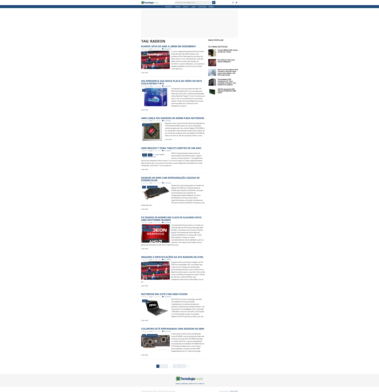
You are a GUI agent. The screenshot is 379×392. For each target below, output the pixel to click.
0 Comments (167, 49)
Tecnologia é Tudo (150, 2)
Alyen (150, 49)
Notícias (168, 7)
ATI (144, 90)
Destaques (157, 227)
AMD (144, 53)
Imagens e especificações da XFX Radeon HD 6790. (172, 257)
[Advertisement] (189, 23)
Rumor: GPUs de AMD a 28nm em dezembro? (168, 46)
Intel (150, 155)
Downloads (202, 7)
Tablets (178, 7)
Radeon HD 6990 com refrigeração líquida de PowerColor (170, 179)
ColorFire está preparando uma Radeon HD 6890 (172, 328)
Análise (211, 7)
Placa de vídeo (152, 187)
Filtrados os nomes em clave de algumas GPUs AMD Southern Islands (171, 219)
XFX (161, 264)
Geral (144, 301)
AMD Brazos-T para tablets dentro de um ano (171, 148)
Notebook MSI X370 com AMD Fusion (164, 294)
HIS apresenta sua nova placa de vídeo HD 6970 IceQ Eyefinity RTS (171, 82)
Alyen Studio (234, 391)
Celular (185, 7)
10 (179, 366)
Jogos (194, 7)
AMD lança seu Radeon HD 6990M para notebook (172, 118)
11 (184, 366)
